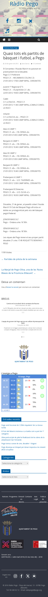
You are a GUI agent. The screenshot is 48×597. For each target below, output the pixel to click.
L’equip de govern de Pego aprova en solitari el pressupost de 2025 (23, 322)
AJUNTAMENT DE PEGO (24, 361)
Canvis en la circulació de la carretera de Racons (23, 303)
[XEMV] (12, 542)
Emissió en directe (21, 499)
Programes (13, 496)
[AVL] (40, 542)
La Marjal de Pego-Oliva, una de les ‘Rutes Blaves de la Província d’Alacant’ (22, 271)
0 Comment (37, 64)
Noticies (5, 496)
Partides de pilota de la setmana (19, 259)
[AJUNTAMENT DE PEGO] (7, 523)
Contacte (28, 496)
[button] (21, 336)
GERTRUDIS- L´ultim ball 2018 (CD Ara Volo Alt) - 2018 (21, 557)
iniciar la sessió (13, 287)
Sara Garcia (25, 64)
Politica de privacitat (43, 499)
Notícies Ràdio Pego (11, 48)
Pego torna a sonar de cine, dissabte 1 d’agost (18, 443)
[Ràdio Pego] (4, 39)
